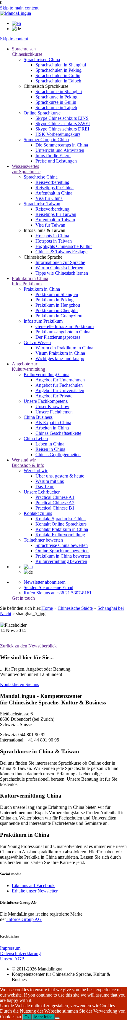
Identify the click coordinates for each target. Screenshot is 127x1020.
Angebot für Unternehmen (60, 379)
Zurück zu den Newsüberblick (28, 645)
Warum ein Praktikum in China (64, 347)
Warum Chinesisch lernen (59, 267)
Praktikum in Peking (54, 299)
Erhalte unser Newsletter (35, 890)
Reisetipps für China (54, 187)
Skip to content (14, 38)
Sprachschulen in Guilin (57, 75)
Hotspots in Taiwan (53, 241)
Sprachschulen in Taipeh (58, 80)
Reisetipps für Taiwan (55, 214)
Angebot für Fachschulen (59, 385)
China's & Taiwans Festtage (61, 251)
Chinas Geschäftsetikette (58, 433)
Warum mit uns (49, 481)
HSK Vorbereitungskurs (57, 134)
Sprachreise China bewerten (61, 545)
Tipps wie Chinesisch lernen (61, 273)
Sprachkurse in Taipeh (56, 107)
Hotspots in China (52, 235)
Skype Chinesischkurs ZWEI (62, 123)
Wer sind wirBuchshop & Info (28, 462)
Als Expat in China (53, 422)
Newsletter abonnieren (45, 582)
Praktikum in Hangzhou (57, 305)
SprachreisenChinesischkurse (27, 51)
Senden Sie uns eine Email (48, 587)
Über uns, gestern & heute (59, 475)
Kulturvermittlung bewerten (61, 561)
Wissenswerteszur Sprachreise (26, 169)
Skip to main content (19, 7)
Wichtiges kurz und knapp (59, 358)
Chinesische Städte (75, 608)
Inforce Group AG (24, 919)
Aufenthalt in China (53, 192)
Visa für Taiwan (50, 224)
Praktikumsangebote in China (62, 331)
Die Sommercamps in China (61, 144)
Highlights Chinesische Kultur (63, 246)
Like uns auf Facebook (33, 885)
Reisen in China (50, 449)
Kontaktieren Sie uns (19, 684)
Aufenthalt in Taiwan (55, 219)
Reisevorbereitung (52, 182)
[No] (57, 1018)
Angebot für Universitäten (59, 390)
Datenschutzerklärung (20, 953)
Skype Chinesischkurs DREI (62, 128)
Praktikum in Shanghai (56, 294)
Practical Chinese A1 (54, 497)
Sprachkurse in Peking (56, 96)
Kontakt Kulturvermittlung (60, 534)
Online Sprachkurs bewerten (62, 550)
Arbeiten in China (52, 427)
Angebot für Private (53, 395)
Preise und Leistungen (56, 160)
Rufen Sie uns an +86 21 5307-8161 (58, 592)
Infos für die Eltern (53, 155)
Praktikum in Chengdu (56, 310)
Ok (27, 1017)
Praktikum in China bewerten (62, 555)
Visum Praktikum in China (60, 353)
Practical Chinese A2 (54, 502)
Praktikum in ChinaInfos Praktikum (30, 281)
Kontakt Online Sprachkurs (61, 523)
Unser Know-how (52, 406)
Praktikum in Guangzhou (58, 315)
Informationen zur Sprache (60, 262)
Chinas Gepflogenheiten (58, 454)
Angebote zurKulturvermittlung (28, 366)
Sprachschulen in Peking (58, 70)
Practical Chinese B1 (54, 507)
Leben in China (49, 443)
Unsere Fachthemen (54, 411)
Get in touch (23, 598)
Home (47, 608)
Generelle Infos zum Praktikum (64, 326)
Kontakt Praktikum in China (61, 529)
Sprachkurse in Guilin (55, 102)
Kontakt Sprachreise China (60, 518)
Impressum (10, 948)
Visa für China (49, 198)
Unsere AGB (12, 958)
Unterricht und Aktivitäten (59, 150)
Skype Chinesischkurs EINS (62, 118)
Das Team (44, 486)
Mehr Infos (43, 1017)
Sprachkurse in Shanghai (58, 91)
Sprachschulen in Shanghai (60, 64)
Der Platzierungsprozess (57, 337)
